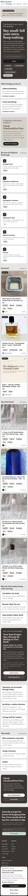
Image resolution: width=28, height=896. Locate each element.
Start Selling (5, 853)
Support (13, 846)
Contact (13, 849)
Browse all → (23, 268)
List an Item (14, 799)
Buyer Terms (5, 863)
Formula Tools (5, 851)
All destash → (23, 402)
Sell (14, 4)
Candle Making (19, 65)
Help (12, 844)
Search (14, 61)
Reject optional (14, 890)
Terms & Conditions (7, 860)
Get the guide (14, 833)
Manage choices (14, 893)
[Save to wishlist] (25, 272)
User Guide (5, 849)
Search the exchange (11, 144)
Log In (3, 4)
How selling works (14, 677)
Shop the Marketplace (14, 795)
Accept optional (14, 886)
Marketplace (9, 4)
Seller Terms (5, 865)
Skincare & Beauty (10, 72)
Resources (19, 4)
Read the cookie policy (8, 882)
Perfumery (8, 65)
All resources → (22, 733)
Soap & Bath (9, 69)
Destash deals (8, 75)
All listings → (23, 153)
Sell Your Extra (14, 673)
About (12, 851)
